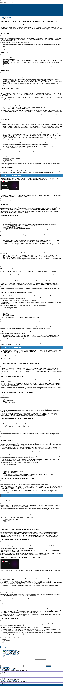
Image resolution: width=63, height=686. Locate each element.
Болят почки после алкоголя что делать (11, 654)
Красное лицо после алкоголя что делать (9, 680)
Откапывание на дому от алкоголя (10, 656)
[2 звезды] (7, 638)
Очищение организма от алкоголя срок (11, 652)
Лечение (5, 4)
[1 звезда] (2, 638)
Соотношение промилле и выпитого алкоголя (10, 674)
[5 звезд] (20, 638)
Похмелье (5, 5)
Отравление (5, 6)
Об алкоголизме (6, 7)
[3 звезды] (11, 638)
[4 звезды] (16, 638)
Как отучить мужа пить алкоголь (10, 650)
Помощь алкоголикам (7, 8)
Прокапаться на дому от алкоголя (7, 669)
